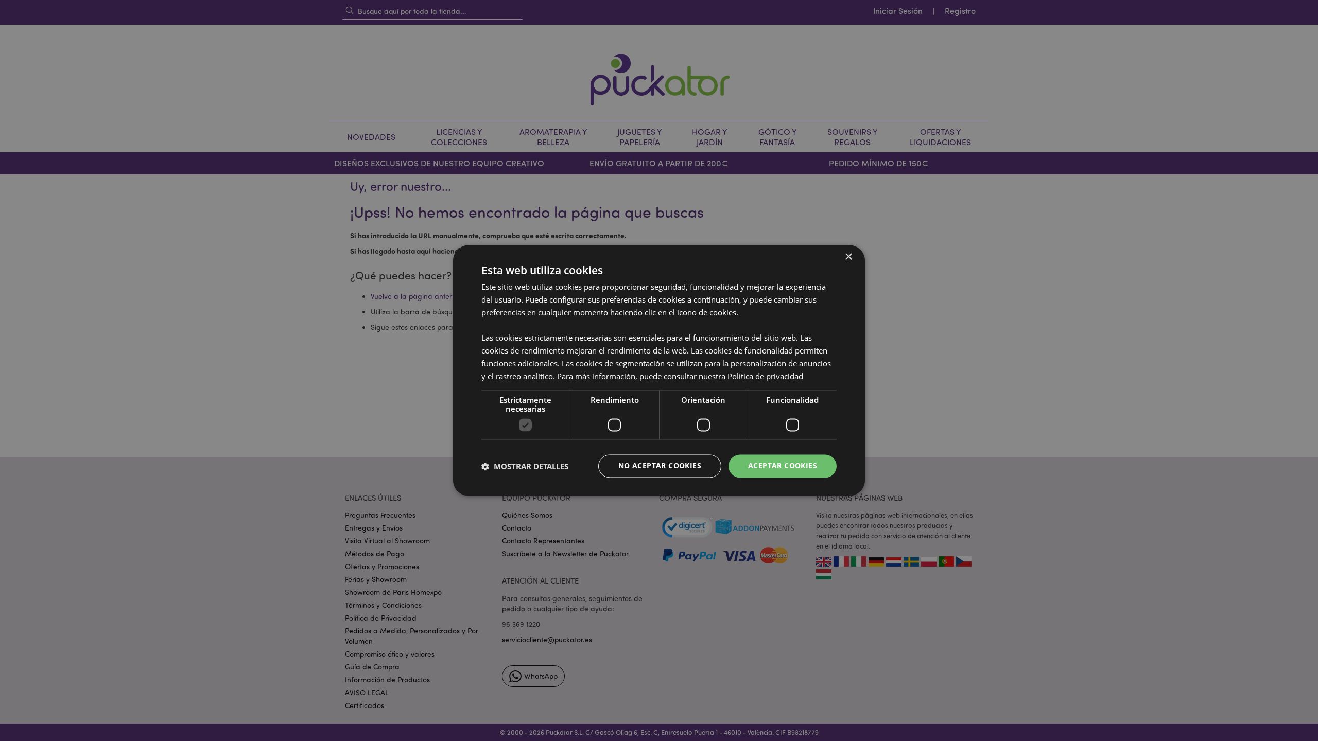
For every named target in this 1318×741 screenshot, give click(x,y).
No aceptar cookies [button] (659, 466)
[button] (524, 466)
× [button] (848, 257)
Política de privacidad (765, 376)
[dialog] (659, 370)
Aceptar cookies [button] (782, 466)
